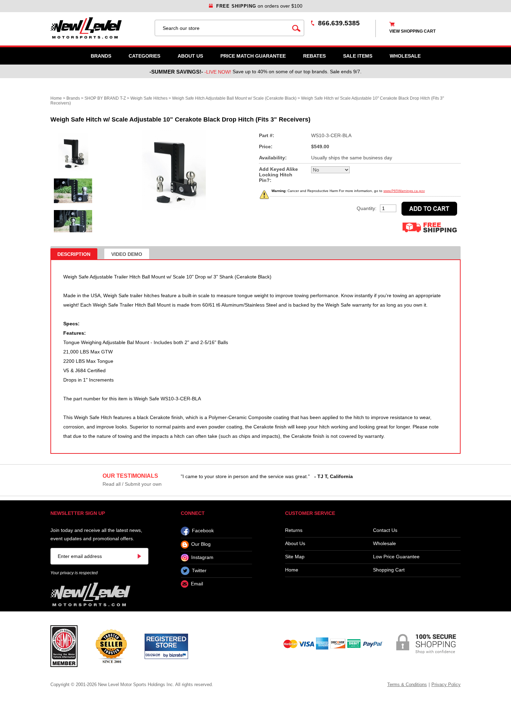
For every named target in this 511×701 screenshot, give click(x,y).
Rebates (314, 56)
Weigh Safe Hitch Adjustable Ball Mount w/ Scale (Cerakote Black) (234, 98)
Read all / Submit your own (132, 484)
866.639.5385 (339, 23)
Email (197, 584)
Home (56, 98)
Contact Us (385, 530)
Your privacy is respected (74, 572)
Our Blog (201, 544)
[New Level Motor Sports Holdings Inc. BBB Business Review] (111, 646)
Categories (144, 56)
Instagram (202, 557)
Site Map (295, 556)
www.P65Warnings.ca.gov (404, 191)
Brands (101, 56)
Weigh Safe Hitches (149, 98)
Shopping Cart (389, 570)
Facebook (203, 531)
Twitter (199, 570)
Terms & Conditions (407, 684)
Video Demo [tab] (126, 254)
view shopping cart (412, 31)
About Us (190, 56)
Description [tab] (73, 254)
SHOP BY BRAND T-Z (105, 98)
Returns (293, 530)
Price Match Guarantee (253, 56)
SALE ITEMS (357, 56)
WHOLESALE (405, 56)
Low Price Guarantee (396, 556)
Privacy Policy (446, 684)
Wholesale (384, 543)
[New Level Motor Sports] (99, 28)
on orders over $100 (259, 6)
